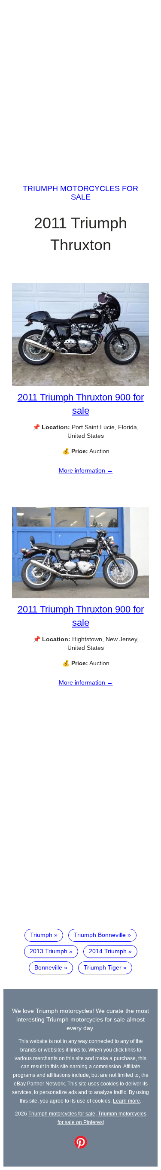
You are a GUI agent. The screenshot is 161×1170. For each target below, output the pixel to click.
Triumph (41, 934)
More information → (86, 470)
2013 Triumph (48, 951)
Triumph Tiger (103, 967)
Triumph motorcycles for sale (80, 192)
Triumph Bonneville (100, 934)
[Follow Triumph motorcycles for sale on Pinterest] (80, 1146)
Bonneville (48, 967)
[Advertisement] (80, 83)
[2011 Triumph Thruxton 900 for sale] (80, 384)
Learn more (126, 1100)
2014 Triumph (108, 951)
